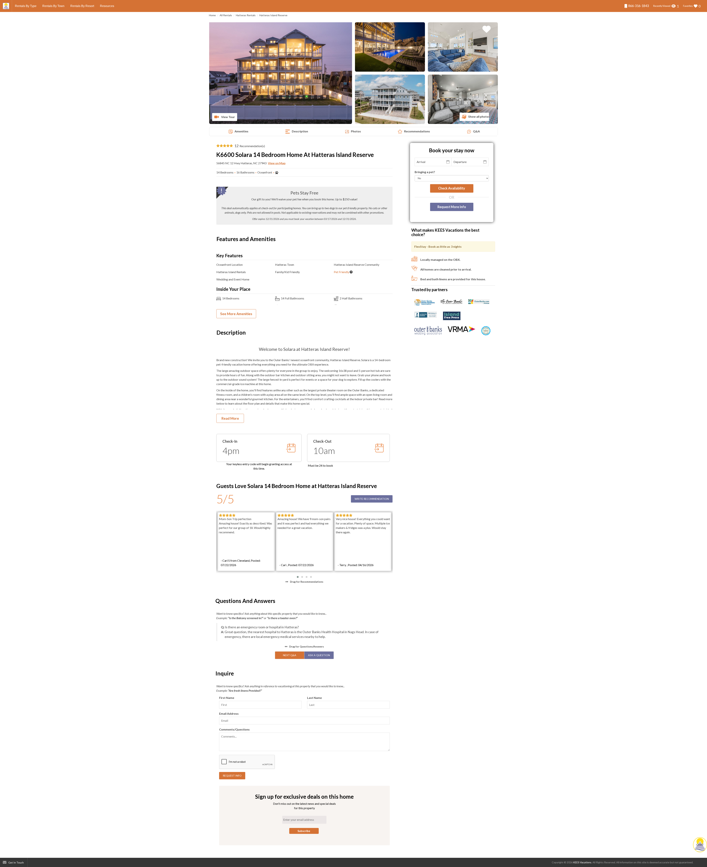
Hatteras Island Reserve (273, 15)
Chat (700, 844)
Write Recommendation (372, 498)
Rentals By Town (53, 6)
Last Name (314, 697)
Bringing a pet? (425, 172)
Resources (107, 6)
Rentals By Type (25, 6)
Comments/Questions (234, 729)
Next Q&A (289, 655)
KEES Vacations (582, 862)
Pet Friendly (341, 272)
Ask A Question (319, 655)
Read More (230, 418)
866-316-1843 (638, 6)
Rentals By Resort (82, 6)
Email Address (229, 713)
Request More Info (451, 207)
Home (212, 15)
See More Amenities (236, 314)
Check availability (451, 188)
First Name (226, 697)
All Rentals (226, 15)
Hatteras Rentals (246, 15)
